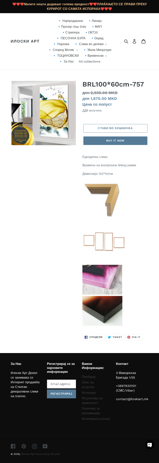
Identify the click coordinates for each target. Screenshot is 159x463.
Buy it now (115, 140)
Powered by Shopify (47, 454)
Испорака (89, 392)
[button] (149, 444)
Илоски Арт (25, 41)
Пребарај (88, 377)
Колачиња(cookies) (96, 419)
